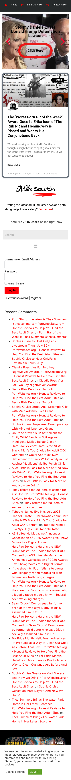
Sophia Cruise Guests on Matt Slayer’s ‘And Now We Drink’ (37, 691)
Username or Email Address (22, 259)
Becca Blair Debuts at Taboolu (33, 402)
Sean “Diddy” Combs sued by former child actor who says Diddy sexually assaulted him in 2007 (38, 629)
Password (11, 271)
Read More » (14, 165)
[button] (35, 246)
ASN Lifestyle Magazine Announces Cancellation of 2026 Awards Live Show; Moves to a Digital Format (40, 559)
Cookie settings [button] (15, 771)
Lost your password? (17, 297)
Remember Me (15, 283)
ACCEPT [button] (35, 771)
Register (35, 298)
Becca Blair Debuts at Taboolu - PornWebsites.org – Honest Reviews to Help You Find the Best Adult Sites (38, 393)
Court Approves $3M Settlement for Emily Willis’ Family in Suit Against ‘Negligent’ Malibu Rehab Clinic (40, 459)
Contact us (45, 209)
